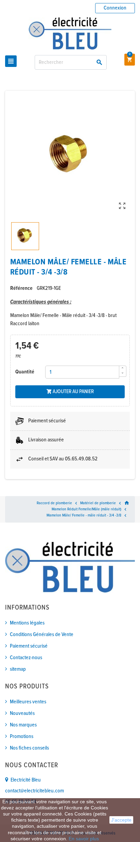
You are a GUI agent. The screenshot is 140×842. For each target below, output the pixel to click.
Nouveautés (22, 713)
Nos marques (23, 725)
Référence (21, 288)
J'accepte (121, 820)
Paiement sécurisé (29, 646)
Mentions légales (27, 623)
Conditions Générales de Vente (41, 634)
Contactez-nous (26, 657)
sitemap (18, 669)
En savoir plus (84, 838)
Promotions (21, 736)
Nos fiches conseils (29, 748)
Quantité (24, 371)
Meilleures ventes (28, 701)
